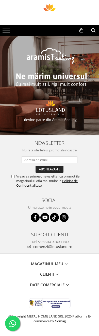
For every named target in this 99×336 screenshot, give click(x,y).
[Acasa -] (49, 13)
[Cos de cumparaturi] (81, 30)
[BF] (49, 85)
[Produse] (7, 32)
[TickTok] (54, 217)
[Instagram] (64, 217)
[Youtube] (44, 217)
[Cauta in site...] (93, 30)
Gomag (60, 321)
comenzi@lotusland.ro (52, 246)
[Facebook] (35, 217)
